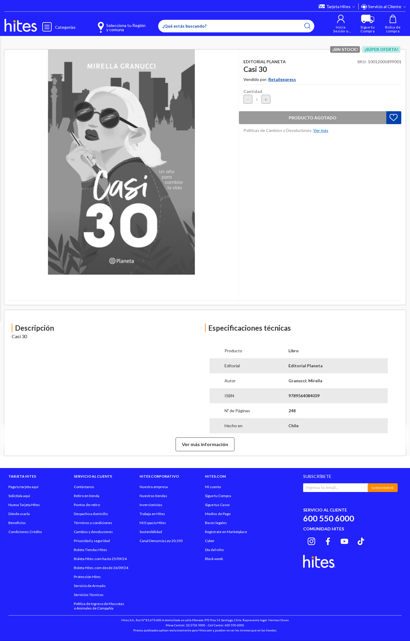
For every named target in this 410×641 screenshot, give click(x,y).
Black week (214, 558)
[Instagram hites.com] (311, 540)
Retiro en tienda (86, 495)
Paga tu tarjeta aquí (23, 486)
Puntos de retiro (87, 504)
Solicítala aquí (19, 495)
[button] (341, 24)
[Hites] (21, 25)
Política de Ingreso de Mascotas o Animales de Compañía (99, 605)
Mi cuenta (213, 486)
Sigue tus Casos (217, 504)
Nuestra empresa (154, 486)
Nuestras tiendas (153, 495)
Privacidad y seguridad (92, 540)
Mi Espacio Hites (153, 522)
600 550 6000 (328, 518)
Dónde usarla (19, 513)
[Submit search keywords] (307, 26)
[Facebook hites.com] (328, 540)
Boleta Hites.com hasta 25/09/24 (100, 558)
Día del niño (214, 549)
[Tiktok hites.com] (361, 540)
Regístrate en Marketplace (226, 531)
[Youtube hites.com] (344, 540)
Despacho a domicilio (91, 513)
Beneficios (17, 522)
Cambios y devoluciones (93, 531)
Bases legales (216, 522)
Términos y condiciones (93, 522)
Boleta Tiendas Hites (90, 549)
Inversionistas (151, 504)
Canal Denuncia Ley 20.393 (161, 540)
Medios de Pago (218, 513)
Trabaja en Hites (152, 513)
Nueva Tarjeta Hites (24, 504)
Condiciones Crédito (25, 531)
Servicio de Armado (89, 585)
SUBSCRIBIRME (383, 488)
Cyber (210, 540)
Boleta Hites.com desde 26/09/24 (101, 567)
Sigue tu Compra (218, 495)
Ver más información (205, 444)
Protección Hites (87, 576)
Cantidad (252, 91)
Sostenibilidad (151, 531)
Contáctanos (84, 486)
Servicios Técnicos (89, 594)
